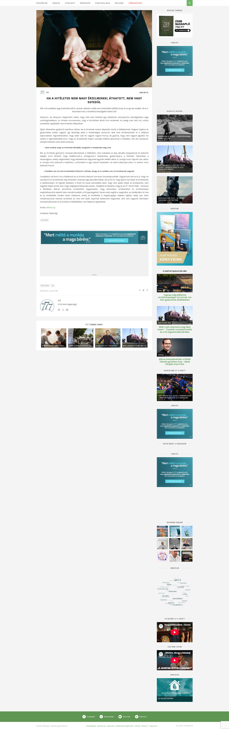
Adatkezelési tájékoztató (125, 726)
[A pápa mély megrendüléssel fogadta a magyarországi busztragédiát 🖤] (162, 543)
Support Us (153, 726)
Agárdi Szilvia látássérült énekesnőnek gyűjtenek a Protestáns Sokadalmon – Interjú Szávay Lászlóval (81, 346)
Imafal (56, 3)
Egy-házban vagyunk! (165, 698)
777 (47, 92)
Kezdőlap (42, 3)
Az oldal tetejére (183, 726)
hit (53, 285)
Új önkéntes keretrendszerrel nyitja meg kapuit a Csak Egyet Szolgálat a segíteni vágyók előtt (53, 346)
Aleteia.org (50, 207)
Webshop (85, 3)
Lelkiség (44, 220)
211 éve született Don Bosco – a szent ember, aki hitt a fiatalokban (108, 346)
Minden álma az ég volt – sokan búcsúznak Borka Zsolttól (174, 137)
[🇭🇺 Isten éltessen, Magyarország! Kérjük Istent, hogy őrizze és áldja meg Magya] (162, 531)
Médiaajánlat (91, 726)
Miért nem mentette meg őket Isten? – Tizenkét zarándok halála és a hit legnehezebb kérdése (135, 346)
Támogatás (135, 3)
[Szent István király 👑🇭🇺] (174, 531)
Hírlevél (137, 726)
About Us (144, 726)
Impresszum (101, 726)
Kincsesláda (102, 3)
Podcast (70, 3)
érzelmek (45, 285)
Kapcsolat (110, 726)
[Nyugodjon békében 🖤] (174, 543)
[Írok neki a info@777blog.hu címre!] (67, 309)
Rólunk (119, 3)
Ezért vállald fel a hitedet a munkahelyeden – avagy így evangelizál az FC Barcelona (174, 397)
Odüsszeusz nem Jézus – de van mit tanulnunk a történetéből (171, 199)
